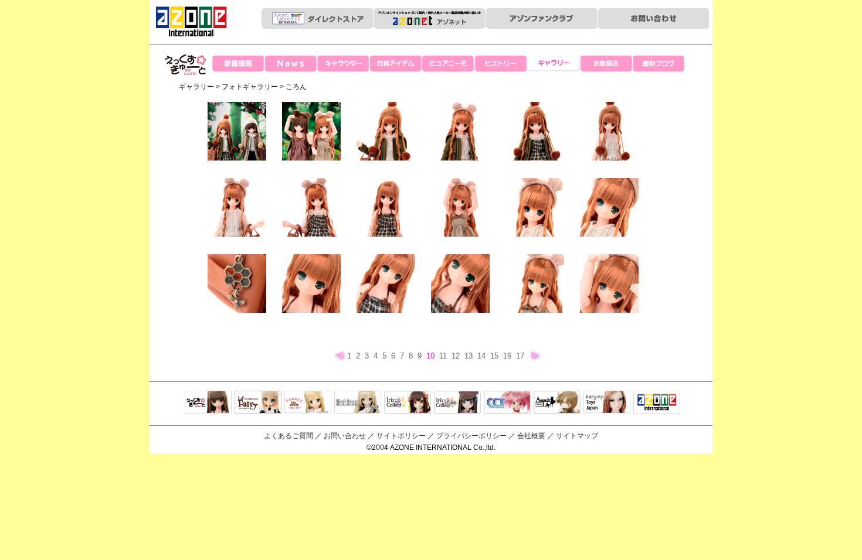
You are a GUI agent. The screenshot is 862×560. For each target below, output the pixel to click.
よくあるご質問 (288, 436)
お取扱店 (607, 64)
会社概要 (531, 436)
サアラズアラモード (307, 403)
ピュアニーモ (448, 64)
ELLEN (457, 403)
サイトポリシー (401, 436)
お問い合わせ (345, 436)
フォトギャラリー (250, 87)
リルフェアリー (258, 403)
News (290, 64)
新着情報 (237, 64)
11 (444, 355)
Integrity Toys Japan (606, 403)
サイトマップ (577, 436)
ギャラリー (554, 64)
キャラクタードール (507, 403)
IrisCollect (407, 403)
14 (482, 355)
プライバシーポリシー (471, 436)
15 (495, 355)
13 (469, 355)
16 (508, 355)
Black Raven (357, 403)
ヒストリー (501, 64)
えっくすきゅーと (186, 87)
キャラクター (343, 64)
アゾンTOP (656, 403)
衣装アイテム (395, 64)
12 (457, 355)
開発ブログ (659, 64)
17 (521, 355)
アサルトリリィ (557, 403)
